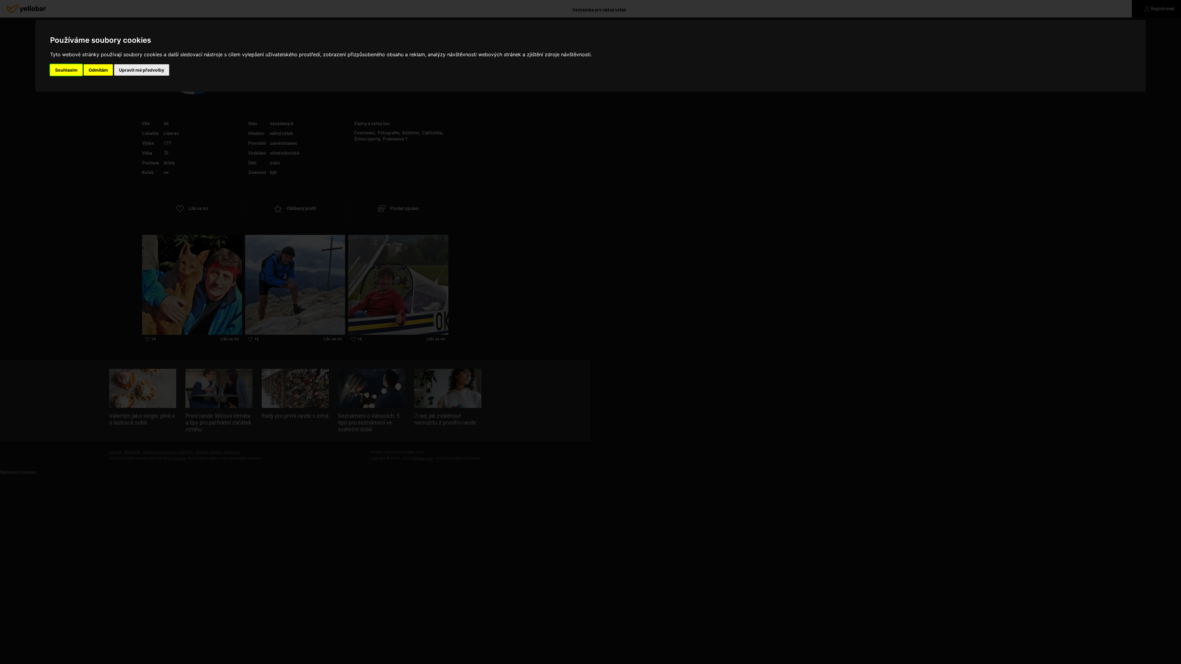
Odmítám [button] (98, 70)
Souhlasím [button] (66, 70)
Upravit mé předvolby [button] (141, 70)
